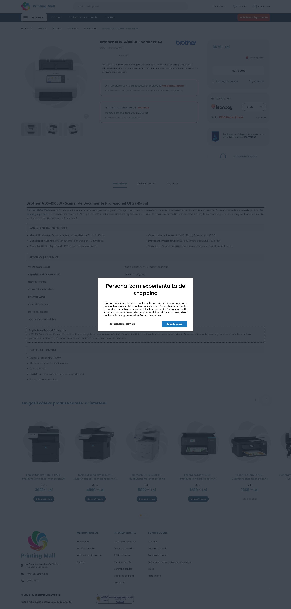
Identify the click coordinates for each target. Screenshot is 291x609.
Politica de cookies (150, 315)
